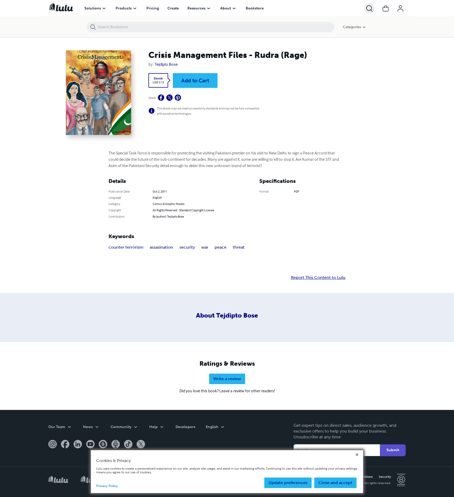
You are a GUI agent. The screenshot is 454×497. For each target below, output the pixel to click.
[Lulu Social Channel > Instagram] (52, 444)
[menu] (104, 8)
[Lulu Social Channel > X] (141, 444)
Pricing (152, 8)
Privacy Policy (107, 486)
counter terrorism (126, 247)
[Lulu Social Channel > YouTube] (90, 444)
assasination (161, 247)
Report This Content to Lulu (318, 277)
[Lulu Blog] (103, 444)
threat (239, 247)
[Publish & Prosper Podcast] (115, 444)
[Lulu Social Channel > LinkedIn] (78, 444)
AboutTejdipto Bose (227, 315)
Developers (185, 427)
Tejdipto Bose (166, 64)
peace (220, 247)
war (204, 247)
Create (173, 8)
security (187, 247)
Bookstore (255, 8)
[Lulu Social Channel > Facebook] (65, 444)
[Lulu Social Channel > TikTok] (128, 444)
